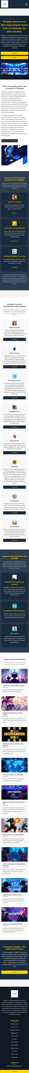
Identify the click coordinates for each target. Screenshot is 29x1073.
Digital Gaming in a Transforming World (13, 834)
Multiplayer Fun (14, 1033)
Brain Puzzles (14, 1036)
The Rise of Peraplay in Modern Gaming (13, 685)
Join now (14, 972)
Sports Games (14, 1045)
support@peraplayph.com (16, 1066)
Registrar (14, 53)
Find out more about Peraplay (9, 140)
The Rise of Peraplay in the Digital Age (13, 774)
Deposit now (14, 241)
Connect (14, 57)
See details (14, 267)
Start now (14, 213)
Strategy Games (14, 1048)
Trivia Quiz (14, 1039)
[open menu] (26, 4)
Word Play (14, 1051)
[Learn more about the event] (14, 12)
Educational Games (14, 1030)
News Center (14, 1054)
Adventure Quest (14, 1024)
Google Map (14, 1057)
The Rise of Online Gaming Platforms (12, 924)
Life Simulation (14, 1042)
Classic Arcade (14, 1027)
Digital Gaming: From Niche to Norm (12, 894)
